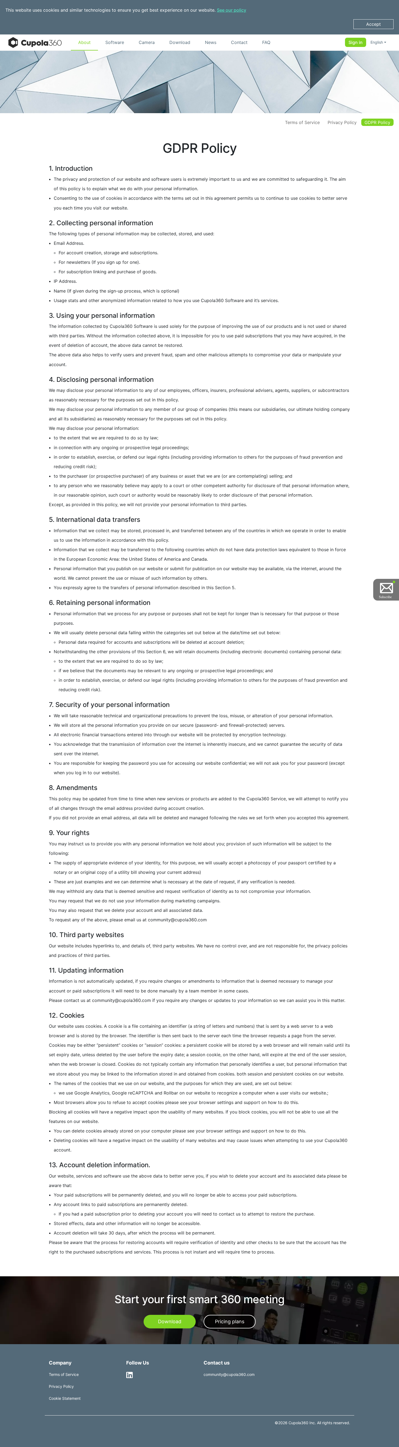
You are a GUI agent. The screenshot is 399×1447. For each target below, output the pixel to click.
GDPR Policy (377, 122)
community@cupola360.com (229, 1374)
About (84, 42)
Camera (147, 42)
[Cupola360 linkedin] (129, 1374)
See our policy (231, 10)
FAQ (266, 42)
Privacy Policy (342, 122)
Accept (373, 24)
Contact (239, 42)
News (210, 42)
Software (114, 42)
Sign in (356, 42)
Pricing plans (229, 1321)
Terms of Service (302, 122)
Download (179, 42)
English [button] (376, 42)
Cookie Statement (65, 1398)
